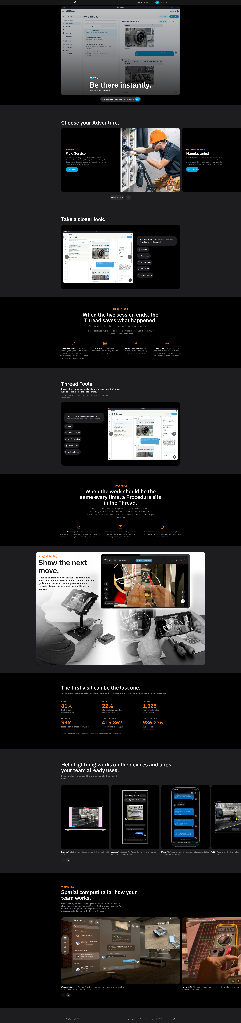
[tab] (111, 197)
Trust (152, 2)
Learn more (72, 169)
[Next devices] (68, 860)
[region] (120, 823)
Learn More (139, 2)
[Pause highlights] (128, 197)
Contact (161, 1019)
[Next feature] (130, 257)
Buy (157, 2)
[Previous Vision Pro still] (63, 995)
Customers (146, 2)
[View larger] (130, 280)
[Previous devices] (63, 860)
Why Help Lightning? (151, 1019)
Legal (173, 1019)
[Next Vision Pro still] (68, 995)
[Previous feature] (67, 257)
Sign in (165, 2)
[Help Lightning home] (75, 2)
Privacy (167, 1019)
